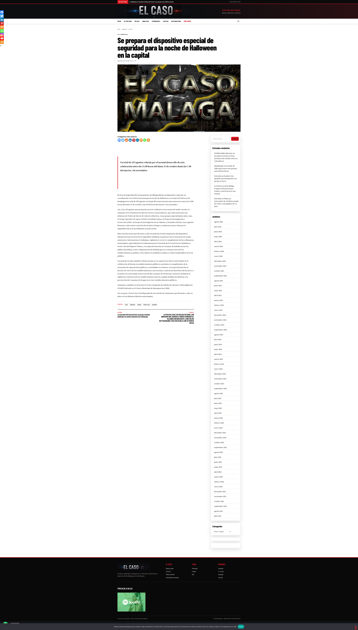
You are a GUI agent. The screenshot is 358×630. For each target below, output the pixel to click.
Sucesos (165, 21)
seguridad (154, 304)
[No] (356, 628)
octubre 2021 (219, 501)
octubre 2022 (219, 442)
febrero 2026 (219, 251)
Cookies (194, 571)
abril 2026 (218, 241)
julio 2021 (217, 516)
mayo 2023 (218, 408)
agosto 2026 (218, 222)
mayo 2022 (218, 467)
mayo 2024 (218, 349)
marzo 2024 (218, 359)
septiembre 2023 (220, 388)
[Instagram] (2, 34)
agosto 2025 (218, 281)
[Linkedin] (130, 140)
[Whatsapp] (144, 140)
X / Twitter (221, 571)
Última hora (128, 21)
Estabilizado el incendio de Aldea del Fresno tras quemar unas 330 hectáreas (152, 2)
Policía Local (146, 304)
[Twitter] (123, 140)
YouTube (220, 577)
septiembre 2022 (220, 447)
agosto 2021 (218, 511)
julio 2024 (217, 339)
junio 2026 (218, 232)
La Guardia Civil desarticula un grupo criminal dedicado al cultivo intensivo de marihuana (133, 315)
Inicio (119, 21)
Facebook (220, 568)
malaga (139, 304)
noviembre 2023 (220, 379)
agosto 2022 (218, 452)
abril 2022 (218, 472)
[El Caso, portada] (154, 11)
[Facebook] (119, 140)
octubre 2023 (219, 384)
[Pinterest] (133, 140)
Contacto (168, 571)
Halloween (132, 304)
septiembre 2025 (220, 276)
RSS (193, 574)
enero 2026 (218, 256)
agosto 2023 (218, 393)
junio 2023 (218, 403)
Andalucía (145, 21)
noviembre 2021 (220, 496)
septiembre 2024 (220, 330)
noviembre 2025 (220, 266)
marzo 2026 (218, 246)
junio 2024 (218, 344)
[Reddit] (126, 140)
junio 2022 (218, 462)
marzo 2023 (218, 418)
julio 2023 (217, 398)
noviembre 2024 (220, 320)
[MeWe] (137, 140)
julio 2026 (217, 227)
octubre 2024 (219, 325)
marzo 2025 (218, 300)
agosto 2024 (218, 335)
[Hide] (0, 45)
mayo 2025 (218, 290)
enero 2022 (218, 487)
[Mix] (141, 140)
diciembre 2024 (220, 315)
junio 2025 (218, 285)
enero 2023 (218, 428)
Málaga (137, 21)
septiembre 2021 (220, 506)
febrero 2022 (219, 482)
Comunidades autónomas (172, 577)
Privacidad (194, 568)
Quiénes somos (170, 568)
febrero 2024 (219, 364)
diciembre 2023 (220, 374)
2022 (126, 304)
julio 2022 (217, 457)
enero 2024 (218, 369)
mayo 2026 (218, 236)
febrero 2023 (219, 423)
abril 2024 (218, 354)
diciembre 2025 (220, 261)
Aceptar (241, 626)
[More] (148, 140)
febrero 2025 (219, 305)
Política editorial (170, 574)
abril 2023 (218, 413)
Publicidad (187, 21)
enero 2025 (218, 310)
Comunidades (156, 21)
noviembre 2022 (220, 438)
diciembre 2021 (220, 491)
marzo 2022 (218, 477)
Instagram (220, 574)
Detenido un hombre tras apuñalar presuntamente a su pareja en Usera (225, 178)
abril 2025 (218, 295)
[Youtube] (2, 38)
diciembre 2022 (220, 433)
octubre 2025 (219, 271)
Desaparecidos (176, 21)
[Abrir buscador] (238, 21)
